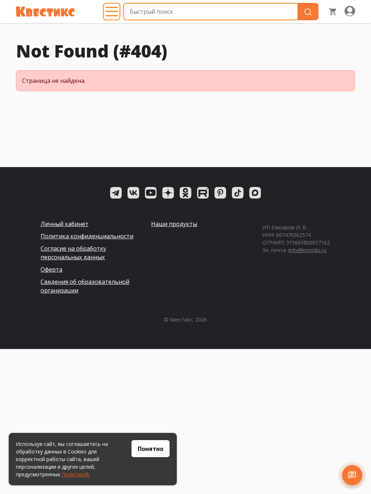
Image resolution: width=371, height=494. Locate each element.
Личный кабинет (64, 224)
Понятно (150, 449)
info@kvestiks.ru (307, 250)
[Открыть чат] (352, 475)
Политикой (75, 474)
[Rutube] (203, 193)
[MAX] (255, 193)
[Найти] (307, 12)
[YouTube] (151, 193)
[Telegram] (116, 193)
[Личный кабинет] (350, 11)
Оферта (51, 269)
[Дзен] (168, 193)
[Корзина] (333, 11)
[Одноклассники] (185, 193)
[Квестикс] (45, 12)
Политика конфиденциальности (87, 236)
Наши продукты (174, 224)
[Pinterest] (220, 193)
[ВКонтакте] (133, 193)
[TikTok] (237, 193)
